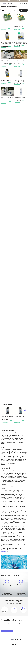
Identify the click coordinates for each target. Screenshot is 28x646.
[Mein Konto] (22, 3)
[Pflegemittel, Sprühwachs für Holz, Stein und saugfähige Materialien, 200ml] (20, 72)
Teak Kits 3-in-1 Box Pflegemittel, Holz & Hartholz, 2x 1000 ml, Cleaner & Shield (20, 62)
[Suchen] (20, 3)
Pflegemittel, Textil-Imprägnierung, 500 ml (20, 98)
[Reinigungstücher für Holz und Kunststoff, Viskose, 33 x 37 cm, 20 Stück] (7, 17)
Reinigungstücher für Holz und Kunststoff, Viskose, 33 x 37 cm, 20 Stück (7, 25)
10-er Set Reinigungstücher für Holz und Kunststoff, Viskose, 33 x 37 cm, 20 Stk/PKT (20, 25)
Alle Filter (24, 10)
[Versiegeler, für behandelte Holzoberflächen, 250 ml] (7, 72)
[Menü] (2, 3)
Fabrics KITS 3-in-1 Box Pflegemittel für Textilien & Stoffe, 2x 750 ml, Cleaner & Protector (7, 62)
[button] (25, 410)
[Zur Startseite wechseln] (8, 3)
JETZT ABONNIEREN (6, 631)
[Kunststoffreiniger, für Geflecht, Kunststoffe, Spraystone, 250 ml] (7, 36)
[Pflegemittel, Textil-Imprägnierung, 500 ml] (20, 91)
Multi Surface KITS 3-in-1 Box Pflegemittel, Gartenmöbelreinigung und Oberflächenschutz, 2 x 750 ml (7, 99)
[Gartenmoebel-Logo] (14, 639)
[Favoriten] (24, 3)
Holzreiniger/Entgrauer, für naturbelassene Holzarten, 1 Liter (20, 43)
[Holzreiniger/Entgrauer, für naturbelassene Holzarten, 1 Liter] (20, 36)
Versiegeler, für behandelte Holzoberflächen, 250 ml (7, 80)
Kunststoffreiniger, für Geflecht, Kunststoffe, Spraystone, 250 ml (7, 43)
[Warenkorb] (26, 3)
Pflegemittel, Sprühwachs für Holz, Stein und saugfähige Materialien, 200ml (20, 80)
